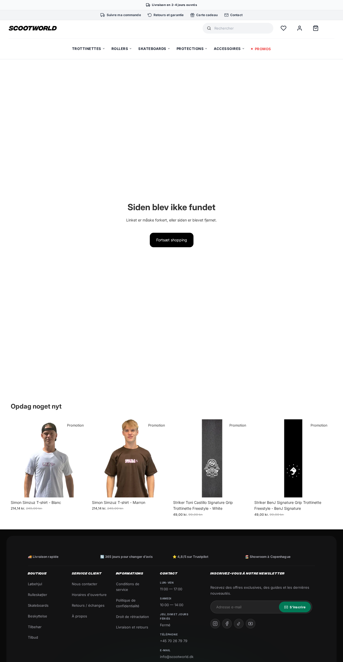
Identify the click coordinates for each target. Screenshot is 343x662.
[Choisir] (80, 489)
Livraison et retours (132, 627)
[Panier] (316, 28)
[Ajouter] (243, 489)
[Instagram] (215, 623)
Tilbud (33, 637)
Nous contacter (84, 584)
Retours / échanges (88, 605)
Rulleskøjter (37, 594)
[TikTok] (239, 623)
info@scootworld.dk (176, 656)
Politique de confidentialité (127, 603)
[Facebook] (227, 623)
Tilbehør (35, 627)
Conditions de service (127, 587)
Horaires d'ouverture (89, 594)
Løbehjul (35, 584)
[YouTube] (250, 623)
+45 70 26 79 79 (173, 641)
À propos (79, 616)
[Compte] (299, 28)
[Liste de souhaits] (283, 28)
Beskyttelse (37, 616)
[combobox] (241, 28)
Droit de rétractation (132, 616)
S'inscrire (297, 607)
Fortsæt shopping (171, 240)
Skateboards (38, 605)
